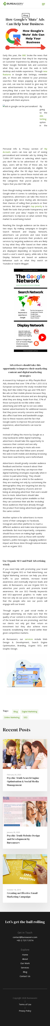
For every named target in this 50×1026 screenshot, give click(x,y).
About (25, 959)
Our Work (25, 963)
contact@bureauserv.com (25, 937)
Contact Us (25, 976)
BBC (24, 55)
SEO (25, 717)
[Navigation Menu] (43, 4)
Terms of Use (25, 1004)
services (29, 639)
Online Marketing (11, 717)
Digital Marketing (29, 711)
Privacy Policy (25, 1010)
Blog (25, 15)
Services (25, 967)
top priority (36, 206)
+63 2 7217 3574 (25, 940)
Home (25, 954)
